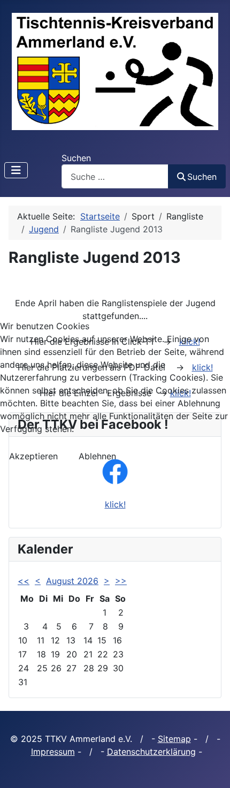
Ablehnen (97, 456)
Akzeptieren (33, 456)
